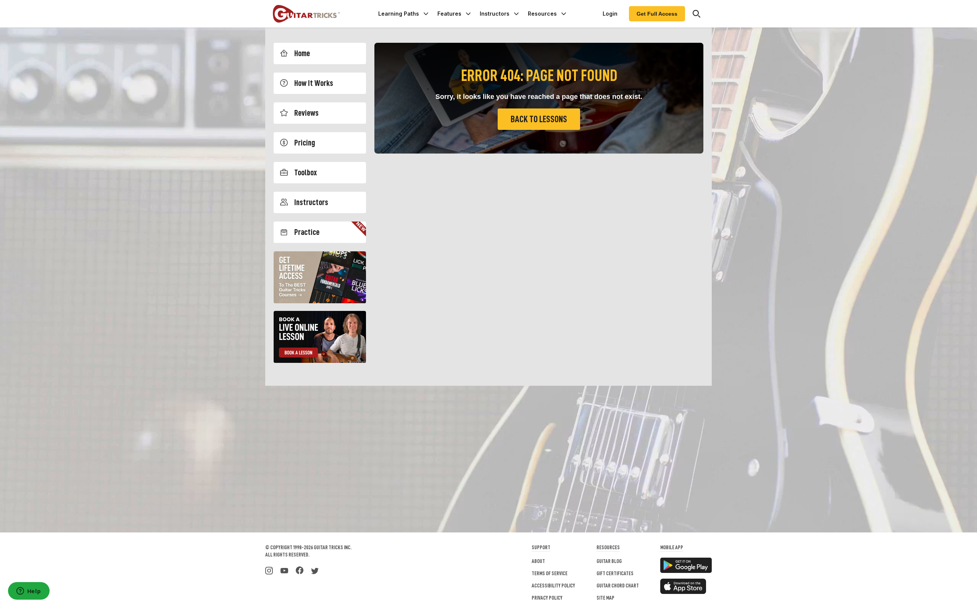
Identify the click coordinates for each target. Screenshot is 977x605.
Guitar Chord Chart (618, 585)
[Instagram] (269, 570)
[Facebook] (299, 570)
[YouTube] (284, 570)
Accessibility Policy (553, 585)
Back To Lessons (539, 119)
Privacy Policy (547, 597)
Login (610, 13)
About (538, 561)
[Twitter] (315, 570)
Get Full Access (657, 14)
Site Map (605, 597)
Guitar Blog (609, 561)
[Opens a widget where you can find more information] (29, 591)
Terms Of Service (549, 573)
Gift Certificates (615, 573)
